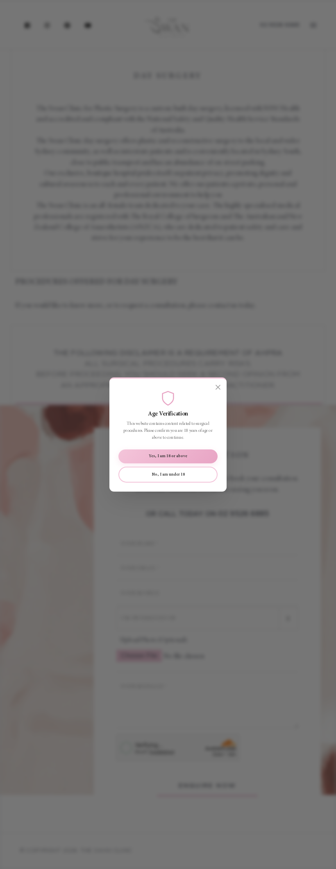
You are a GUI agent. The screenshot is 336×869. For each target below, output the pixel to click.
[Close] (218, 387)
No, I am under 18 (168, 474)
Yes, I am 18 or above (168, 456)
